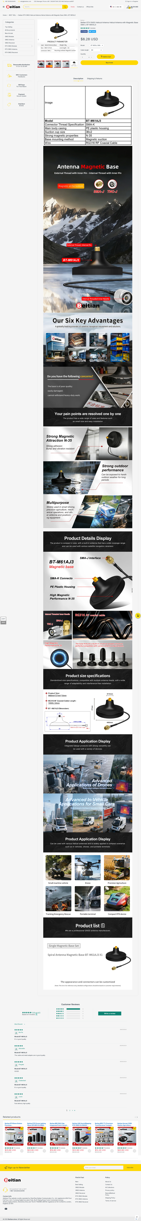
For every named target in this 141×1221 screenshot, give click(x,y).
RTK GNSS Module (81, 1196)
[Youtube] (6, 1209)
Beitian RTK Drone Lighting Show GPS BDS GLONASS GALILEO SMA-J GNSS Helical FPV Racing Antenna (36, 1124)
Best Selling (79, 1184)
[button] (85, 28)
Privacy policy (109, 1190)
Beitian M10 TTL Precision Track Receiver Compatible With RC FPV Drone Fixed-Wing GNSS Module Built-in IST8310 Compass (104, 1124)
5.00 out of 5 (36, 1012)
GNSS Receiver (80, 1193)
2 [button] (69, 1110)
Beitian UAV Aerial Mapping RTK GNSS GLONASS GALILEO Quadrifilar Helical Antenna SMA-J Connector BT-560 (81, 1124)
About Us (108, 1181)
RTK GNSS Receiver (81, 1202)
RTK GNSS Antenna (81, 1199)
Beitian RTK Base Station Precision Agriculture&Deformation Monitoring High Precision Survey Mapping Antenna (14, 1124)
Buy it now (109, 62)
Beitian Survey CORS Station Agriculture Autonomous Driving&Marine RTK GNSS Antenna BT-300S (127, 1124)
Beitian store (12, 1219)
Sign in (129, 1)
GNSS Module (79, 1187)
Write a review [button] (109, 1013)
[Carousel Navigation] (136, 1117)
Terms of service (110, 1201)
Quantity (83, 54)
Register (135, 1)
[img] (18, 1030)
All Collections (109, 1187)
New (76, 1181)
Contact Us (108, 1184)
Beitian (82, 20)
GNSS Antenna (80, 1190)
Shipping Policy (110, 1198)
